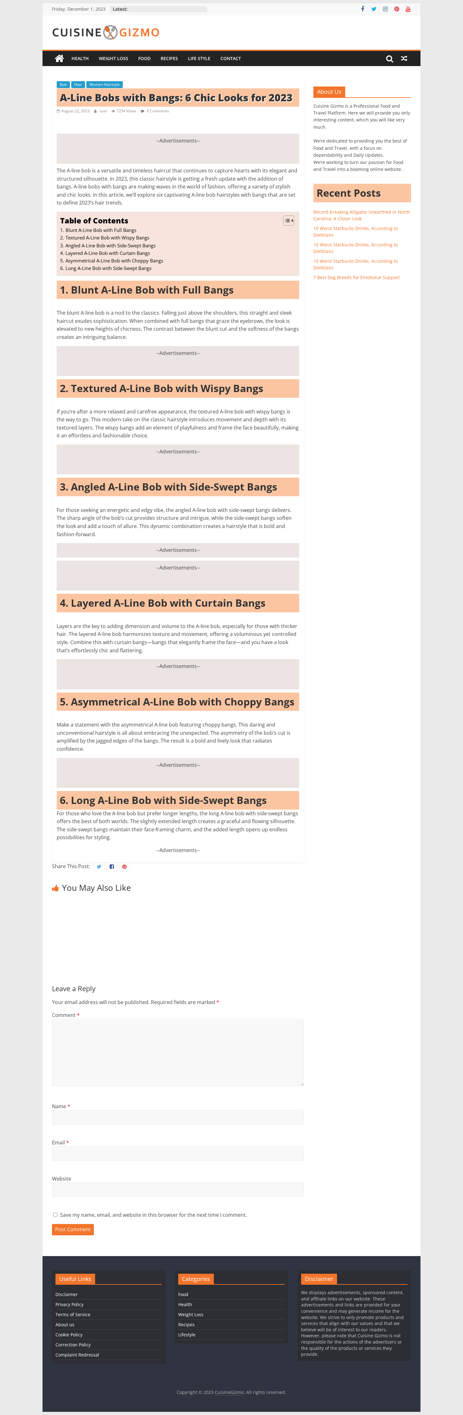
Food (144, 58)
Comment (66, 1015)
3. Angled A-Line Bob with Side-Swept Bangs (108, 245)
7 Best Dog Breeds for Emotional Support (356, 277)
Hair (78, 84)
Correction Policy (73, 1345)
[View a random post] (404, 58)
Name (61, 1106)
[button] (285, 220)
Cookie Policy (69, 1335)
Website (61, 1178)
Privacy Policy (69, 1304)
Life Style (199, 58)
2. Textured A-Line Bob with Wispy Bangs (104, 237)
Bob (63, 84)
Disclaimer (66, 1294)
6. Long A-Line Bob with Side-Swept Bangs (105, 268)
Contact (230, 58)
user (104, 111)
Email (60, 1142)
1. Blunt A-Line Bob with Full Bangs (98, 230)
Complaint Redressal (77, 1355)
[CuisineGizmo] (59, 58)
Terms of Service (72, 1314)
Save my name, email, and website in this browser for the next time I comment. (153, 1214)
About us (64, 1325)
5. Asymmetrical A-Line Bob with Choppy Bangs (111, 260)
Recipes (169, 58)
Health (80, 58)
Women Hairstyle (104, 84)
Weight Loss (113, 58)
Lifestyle (187, 1335)
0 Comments (157, 111)
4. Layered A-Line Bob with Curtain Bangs (105, 253)
